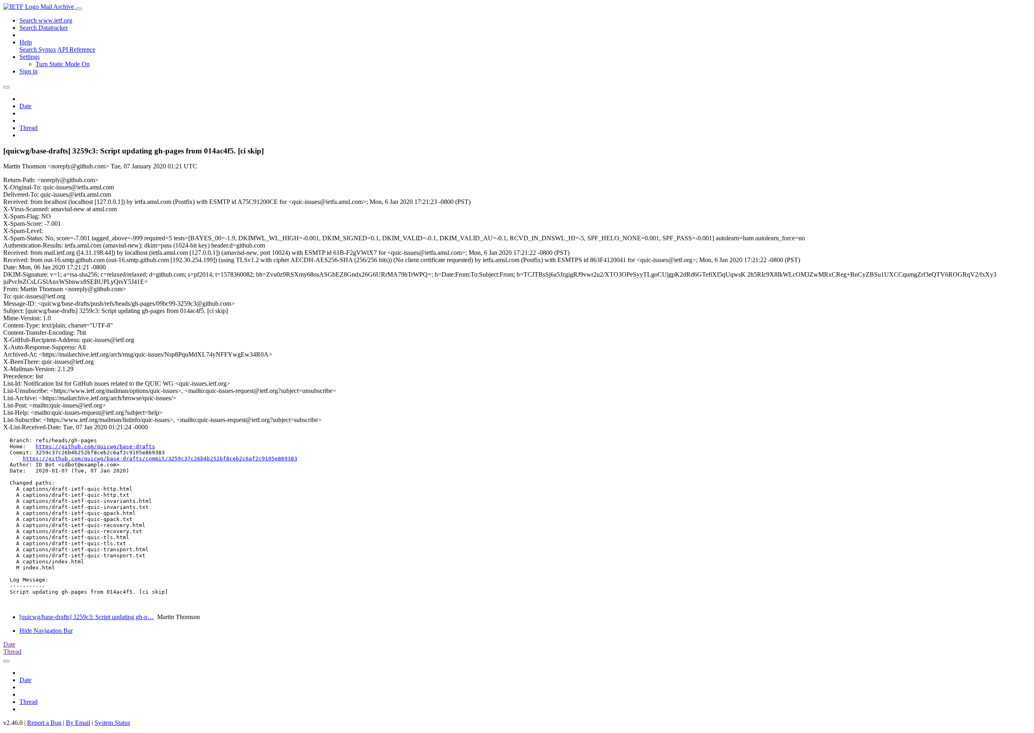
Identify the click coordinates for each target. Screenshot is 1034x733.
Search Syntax (37, 49)
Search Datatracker (43, 27)
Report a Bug (44, 722)
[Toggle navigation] (79, 9)
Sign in (28, 71)
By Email (78, 722)
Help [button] (25, 42)
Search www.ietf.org (45, 20)
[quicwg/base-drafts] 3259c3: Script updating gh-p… (86, 616)
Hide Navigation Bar (46, 630)
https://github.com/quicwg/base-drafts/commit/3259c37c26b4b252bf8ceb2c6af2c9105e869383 (160, 459)
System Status (112, 722)
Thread (28, 127)
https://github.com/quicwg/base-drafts (95, 446)
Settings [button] (29, 56)
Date (25, 106)
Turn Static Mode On (63, 64)
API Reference (76, 49)
